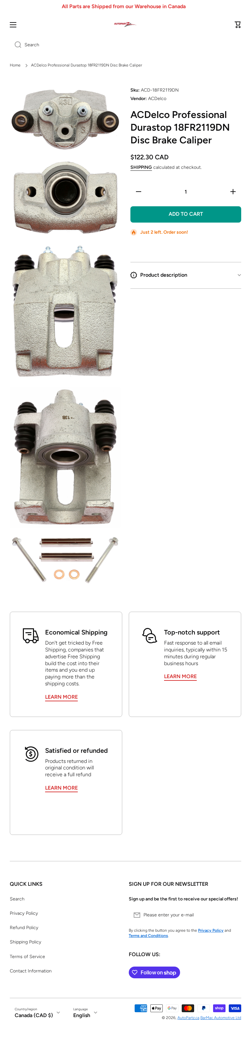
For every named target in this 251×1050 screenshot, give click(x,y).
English (81, 1015)
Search (17, 899)
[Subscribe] (233, 915)
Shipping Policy (25, 942)
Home (15, 65)
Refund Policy (24, 927)
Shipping (141, 167)
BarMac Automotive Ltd (220, 1017)
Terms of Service (27, 956)
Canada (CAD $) (34, 1015)
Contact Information (31, 971)
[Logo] (125, 24)
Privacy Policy (24, 913)
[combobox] (125, 45)
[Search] (15, 45)
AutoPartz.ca (188, 1017)
